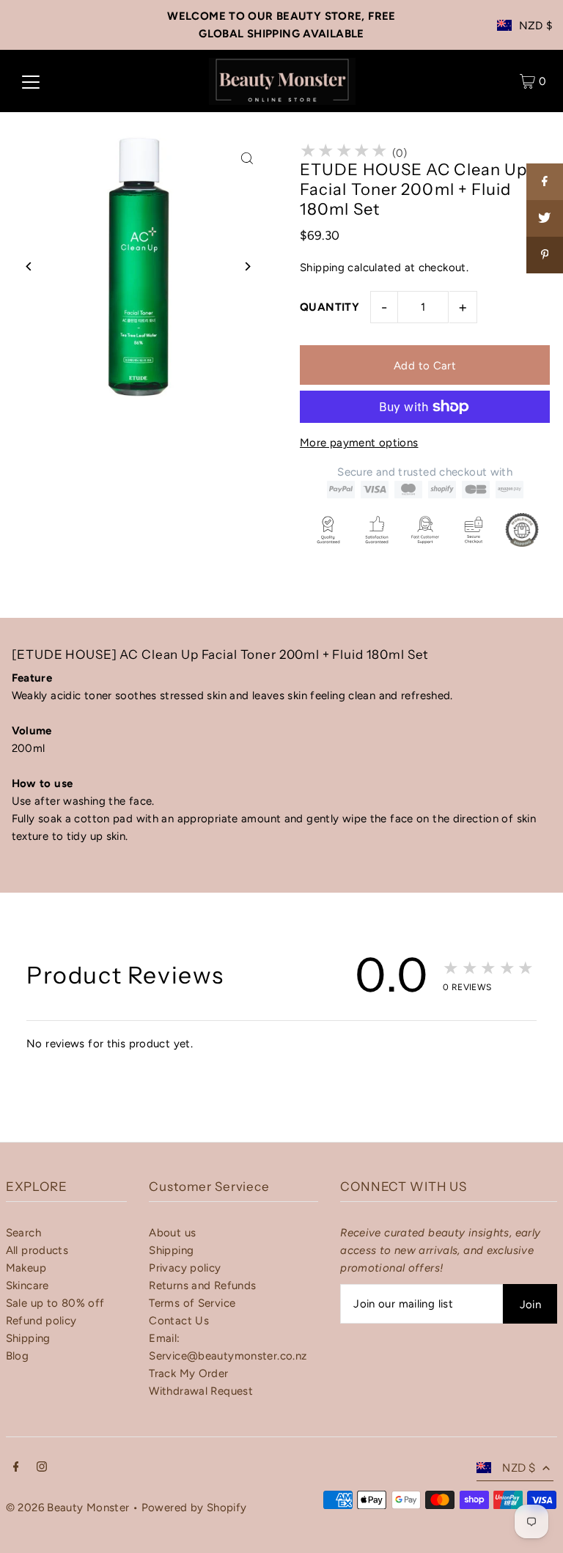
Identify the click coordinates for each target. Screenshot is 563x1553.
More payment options (359, 442)
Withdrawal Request (201, 1391)
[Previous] (29, 266)
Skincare (27, 1285)
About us (172, 1232)
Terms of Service (192, 1303)
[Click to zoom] (246, 157)
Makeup (26, 1268)
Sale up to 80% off (55, 1303)
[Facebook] (16, 1468)
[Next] (246, 266)
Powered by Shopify (194, 1507)
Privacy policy (185, 1268)
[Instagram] (42, 1468)
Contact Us (179, 1320)
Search (23, 1232)
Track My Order (188, 1373)
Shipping (322, 267)
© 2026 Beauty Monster (69, 1507)
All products (37, 1250)
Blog (17, 1355)
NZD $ (536, 25)
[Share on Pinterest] (544, 255)
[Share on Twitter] (544, 218)
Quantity (329, 307)
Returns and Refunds (202, 1285)
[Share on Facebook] (544, 181)
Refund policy (41, 1320)
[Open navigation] (30, 81)
